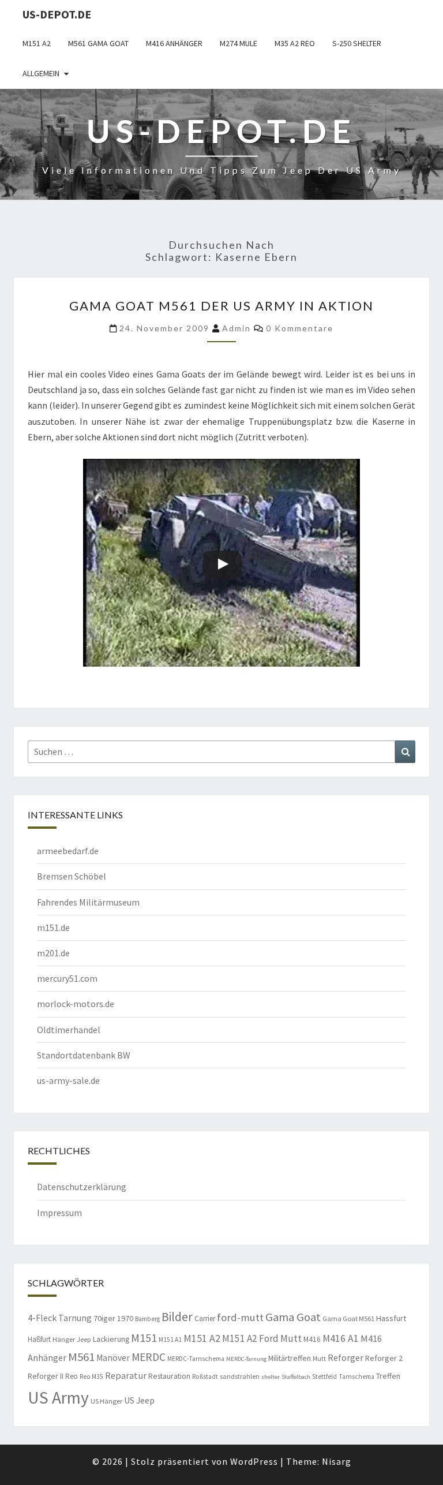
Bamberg (147, 1319)
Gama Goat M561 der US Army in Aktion (221, 305)
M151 (144, 1337)
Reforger (345, 1357)
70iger (104, 1318)
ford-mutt (240, 1317)
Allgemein (40, 73)
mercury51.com (67, 978)
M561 (81, 1356)
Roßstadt (205, 1376)
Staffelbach (295, 1377)
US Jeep (139, 1400)
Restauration (169, 1376)
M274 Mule (238, 43)
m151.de (53, 927)
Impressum (59, 1212)
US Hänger (106, 1401)
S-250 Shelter (356, 43)
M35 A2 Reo (295, 43)
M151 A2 (36, 43)
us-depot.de (56, 14)
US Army (58, 1397)
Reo (71, 1376)
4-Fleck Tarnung (60, 1317)
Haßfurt (39, 1339)
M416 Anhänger (174, 43)
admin (236, 328)
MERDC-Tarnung (246, 1359)
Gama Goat (293, 1317)
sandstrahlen (240, 1376)
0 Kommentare (299, 328)
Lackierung (111, 1339)
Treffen (388, 1376)
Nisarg (336, 1461)
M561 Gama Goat (98, 43)
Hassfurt (391, 1318)
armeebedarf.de (68, 850)
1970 (125, 1318)
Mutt (319, 1359)
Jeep (84, 1340)
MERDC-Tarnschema (195, 1359)
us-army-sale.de (68, 1080)
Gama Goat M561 (348, 1318)
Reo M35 (91, 1376)
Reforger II (45, 1376)
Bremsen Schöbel (71, 876)
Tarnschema (356, 1376)
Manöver (113, 1357)
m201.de (53, 953)
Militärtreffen (289, 1358)
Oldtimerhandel (68, 1029)
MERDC (149, 1357)
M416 (312, 1339)
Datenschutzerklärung (81, 1186)
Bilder (177, 1317)
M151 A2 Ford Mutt (262, 1338)
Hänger (63, 1339)
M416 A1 (340, 1338)
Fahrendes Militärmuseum (88, 902)
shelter (270, 1377)
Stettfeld (324, 1376)
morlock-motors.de (75, 1003)
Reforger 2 (384, 1358)
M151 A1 (170, 1340)
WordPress (254, 1461)
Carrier (204, 1318)
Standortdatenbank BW (83, 1055)
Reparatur (126, 1375)
